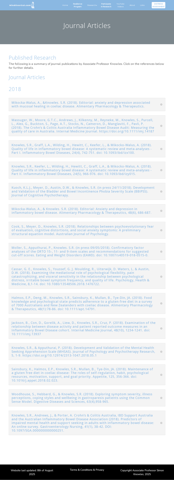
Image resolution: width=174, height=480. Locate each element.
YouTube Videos (120, 5)
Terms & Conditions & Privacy (87, 470)
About (132, 5)
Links (142, 5)
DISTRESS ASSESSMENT (158, 5)
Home (65, 5)
